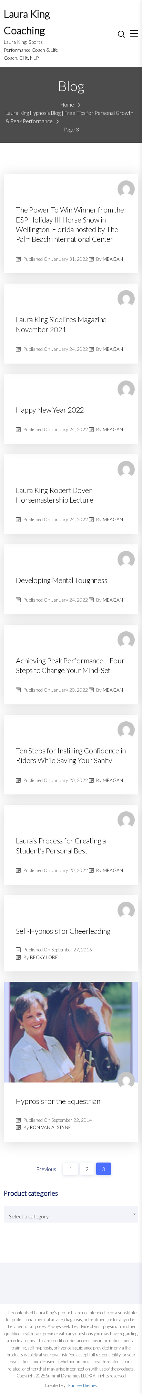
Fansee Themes (82, 1385)
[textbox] (71, 1217)
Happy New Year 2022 (50, 409)
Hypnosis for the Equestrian (58, 1101)
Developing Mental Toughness (61, 580)
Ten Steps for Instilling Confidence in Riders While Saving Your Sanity (71, 755)
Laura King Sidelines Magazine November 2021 (61, 324)
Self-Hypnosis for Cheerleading (63, 931)
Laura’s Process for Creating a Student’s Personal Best (61, 845)
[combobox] (71, 1214)
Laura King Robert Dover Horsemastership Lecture (54, 495)
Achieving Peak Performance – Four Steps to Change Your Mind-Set (70, 665)
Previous (46, 1169)
